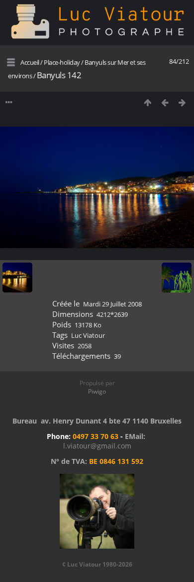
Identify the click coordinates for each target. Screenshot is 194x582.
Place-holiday (62, 62)
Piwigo (97, 391)
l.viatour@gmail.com (97, 445)
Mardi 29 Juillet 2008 (112, 303)
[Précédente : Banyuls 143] (165, 102)
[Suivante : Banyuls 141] (182, 102)
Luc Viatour (88, 335)
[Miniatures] (147, 102)
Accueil (29, 62)
